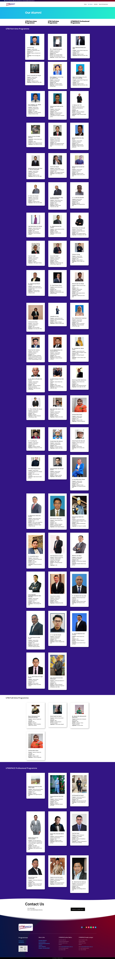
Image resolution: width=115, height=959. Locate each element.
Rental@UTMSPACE (43, 940)
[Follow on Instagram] (89, 927)
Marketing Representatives (44, 943)
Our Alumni (90, 4)
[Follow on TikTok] (93, 927)
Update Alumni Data (78, 909)
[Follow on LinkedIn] (95, 927)
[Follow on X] (84, 927)
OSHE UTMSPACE (42, 946)
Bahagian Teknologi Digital (44, 948)
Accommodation (42, 942)
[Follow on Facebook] (82, 927)
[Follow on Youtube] (86, 927)
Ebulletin (40, 945)
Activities (96, 4)
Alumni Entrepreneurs (103, 4)
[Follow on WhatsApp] (91, 927)
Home (85, 4)
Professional (21, 940)
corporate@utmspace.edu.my (67, 946)
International (21, 942)
